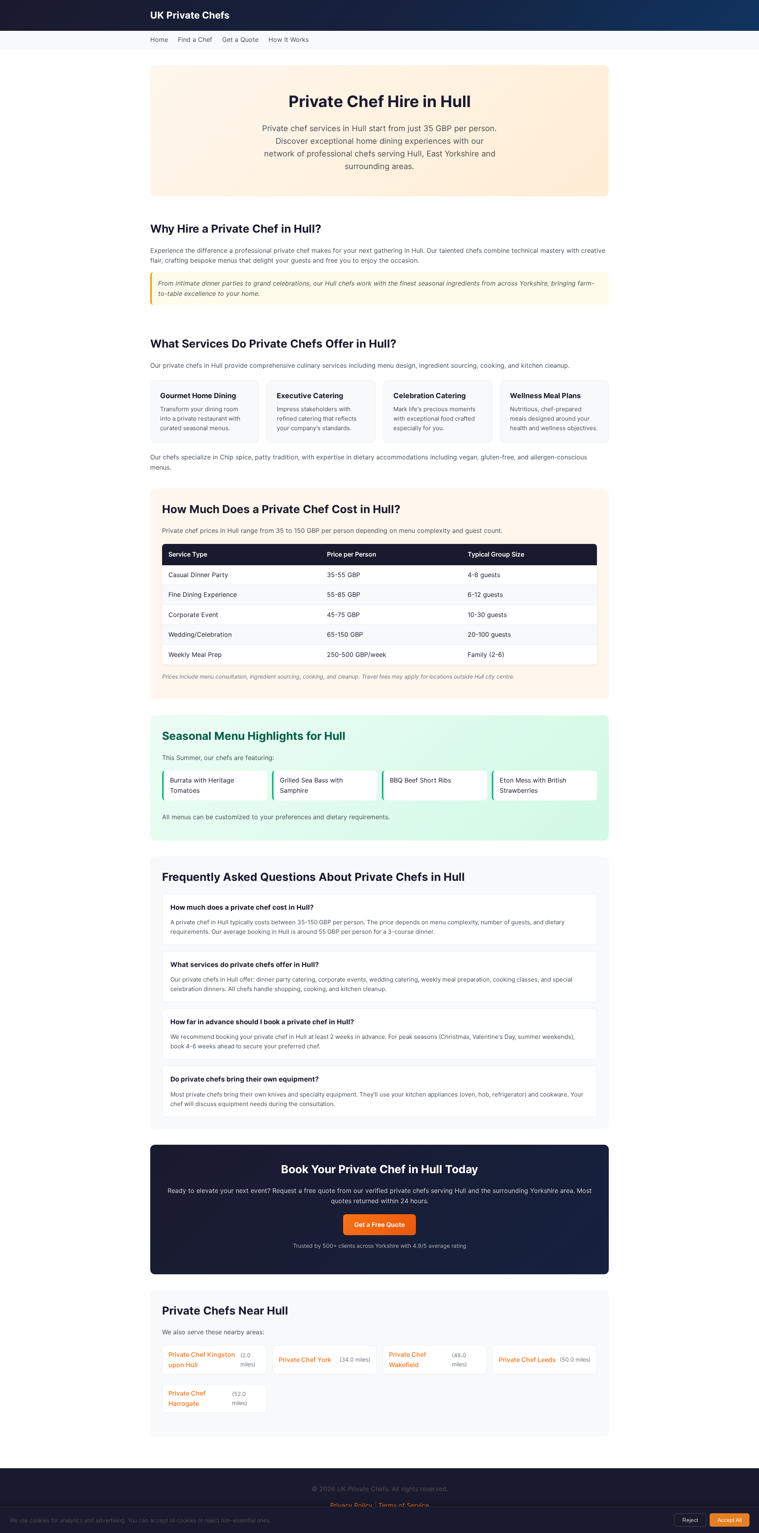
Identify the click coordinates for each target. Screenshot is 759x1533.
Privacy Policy (351, 1505)
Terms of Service (403, 1505)
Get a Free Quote (379, 1224)
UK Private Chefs (189, 15)
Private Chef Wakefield (407, 1360)
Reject (690, 1520)
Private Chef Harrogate (187, 1398)
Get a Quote (240, 39)
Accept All (729, 1520)
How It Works (288, 39)
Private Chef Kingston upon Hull (201, 1360)
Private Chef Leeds (527, 1360)
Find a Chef (195, 39)
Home (159, 39)
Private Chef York (305, 1360)
